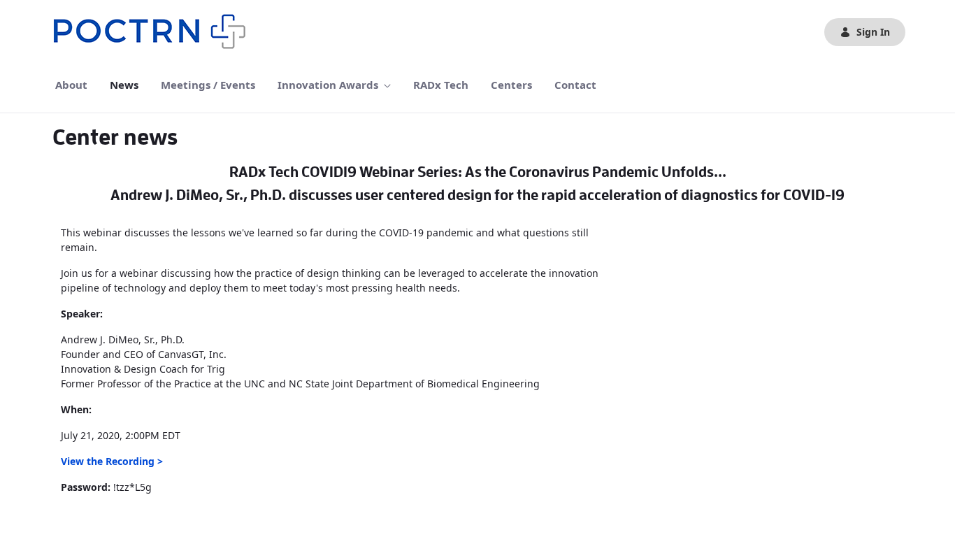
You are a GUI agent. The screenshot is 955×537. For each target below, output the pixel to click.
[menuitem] (71, 85)
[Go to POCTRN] (153, 32)
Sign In (873, 31)
